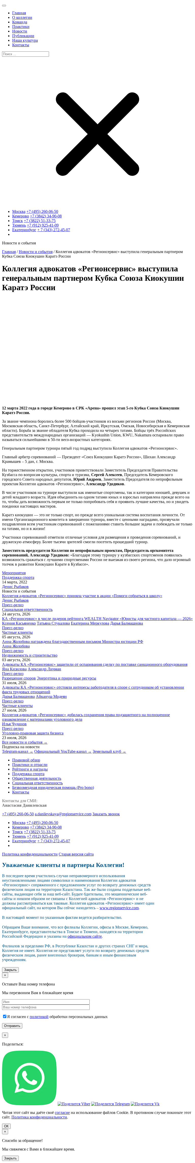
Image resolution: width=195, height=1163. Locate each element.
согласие (62, 1112)
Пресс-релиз (12, 605)
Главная (9, 251)
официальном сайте (85, 936)
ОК (6, 1126)
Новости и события (36, 251)
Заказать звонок (106, 814)
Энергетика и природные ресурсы (66, 678)
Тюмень (19, 225)
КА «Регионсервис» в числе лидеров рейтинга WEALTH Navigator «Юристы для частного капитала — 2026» (97, 618)
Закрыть (10, 970)
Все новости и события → (24, 742)
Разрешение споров (19, 678)
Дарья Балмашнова (126, 623)
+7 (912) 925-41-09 (43, 225)
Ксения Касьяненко (19, 623)
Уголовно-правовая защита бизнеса (32, 733)
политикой (39, 1016)
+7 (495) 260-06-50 (42, 211)
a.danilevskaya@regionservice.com (63, 814)
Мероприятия (14, 573)
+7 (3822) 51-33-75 (40, 220)
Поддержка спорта (18, 577)
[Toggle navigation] (4, 5)
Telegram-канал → (17, 751)
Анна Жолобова (16, 646)
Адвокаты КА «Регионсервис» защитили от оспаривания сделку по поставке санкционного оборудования (94, 664)
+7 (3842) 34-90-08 (46, 216)
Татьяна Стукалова (53, 623)
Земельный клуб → (109, 751)
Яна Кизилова (14, 669)
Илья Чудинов (14, 724)
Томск (17, 220)
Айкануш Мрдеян (51, 696)
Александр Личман (44, 669)
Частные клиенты (17, 632)
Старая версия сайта (76, 854)
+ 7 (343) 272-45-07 (53, 230)
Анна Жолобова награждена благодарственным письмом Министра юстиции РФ (72, 641)
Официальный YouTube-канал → (63, 751)
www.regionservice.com (119, 908)
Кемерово (20, 216)
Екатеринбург (24, 230)
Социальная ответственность (27, 609)
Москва (18, 211)
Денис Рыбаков (15, 586)
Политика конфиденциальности (30, 854)
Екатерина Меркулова (90, 623)
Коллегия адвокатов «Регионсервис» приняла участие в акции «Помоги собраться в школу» (82, 596)
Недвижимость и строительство (29, 655)
